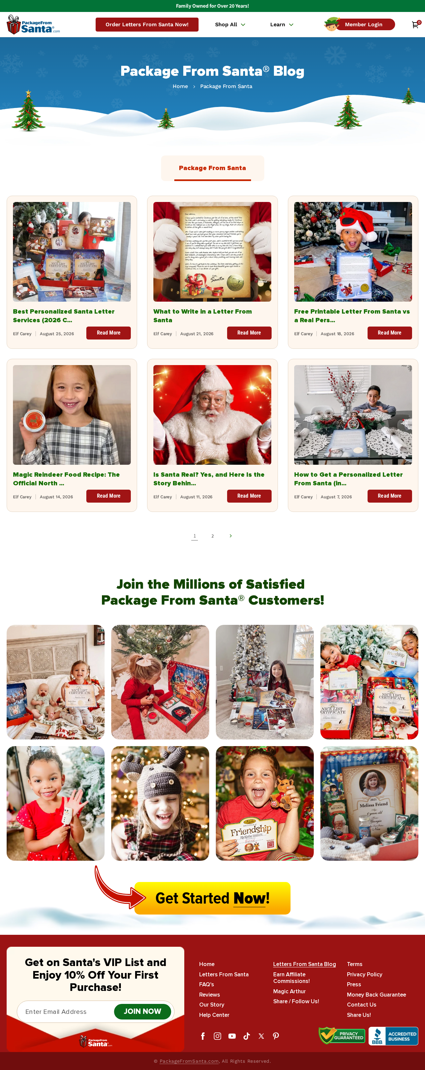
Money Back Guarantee (376, 994)
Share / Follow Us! (296, 1001)
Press (354, 984)
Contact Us (362, 1004)
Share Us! (359, 1015)
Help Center (214, 1015)
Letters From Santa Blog (304, 964)
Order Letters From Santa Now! (147, 24)
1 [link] (195, 535)
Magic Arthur (289, 991)
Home (180, 86)
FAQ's (206, 984)
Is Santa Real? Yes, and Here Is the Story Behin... (209, 479)
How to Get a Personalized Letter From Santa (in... (348, 479)
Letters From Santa (224, 974)
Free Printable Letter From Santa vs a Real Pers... (352, 316)
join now (142, 1012)
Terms (355, 964)
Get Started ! (212, 898)
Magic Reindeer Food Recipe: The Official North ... (66, 479)
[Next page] (230, 536)
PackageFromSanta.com (189, 1061)
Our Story (211, 1004)
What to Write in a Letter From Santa (202, 316)
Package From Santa (226, 86)
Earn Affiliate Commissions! (291, 978)
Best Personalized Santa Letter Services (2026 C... (64, 316)
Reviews (209, 994)
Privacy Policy (364, 974)
